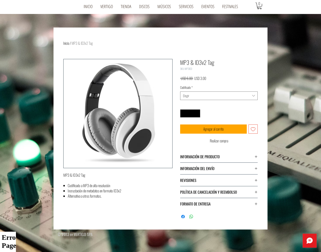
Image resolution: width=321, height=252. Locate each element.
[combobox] (219, 95)
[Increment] (197, 113)
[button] (107, 6)
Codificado (186, 87)
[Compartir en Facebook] (183, 216)
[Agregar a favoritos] (253, 129)
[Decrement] (183, 113)
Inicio (66, 43)
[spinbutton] (190, 113)
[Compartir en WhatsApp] (191, 216)
